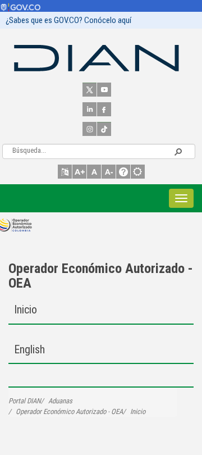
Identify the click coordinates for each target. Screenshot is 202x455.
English (29, 349)
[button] (177, 151)
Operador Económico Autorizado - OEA (100, 276)
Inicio (25, 309)
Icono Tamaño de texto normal (94, 172)
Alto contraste (138, 172)
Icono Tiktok (104, 129)
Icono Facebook (104, 109)
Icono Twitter (89, 90)
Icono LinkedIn (89, 109)
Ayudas (123, 172)
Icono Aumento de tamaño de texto (79, 172)
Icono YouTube (104, 90)
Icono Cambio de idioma (65, 172)
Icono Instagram (89, 129)
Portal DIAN (24, 401)
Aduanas (60, 401)
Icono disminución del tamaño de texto (109, 172)
